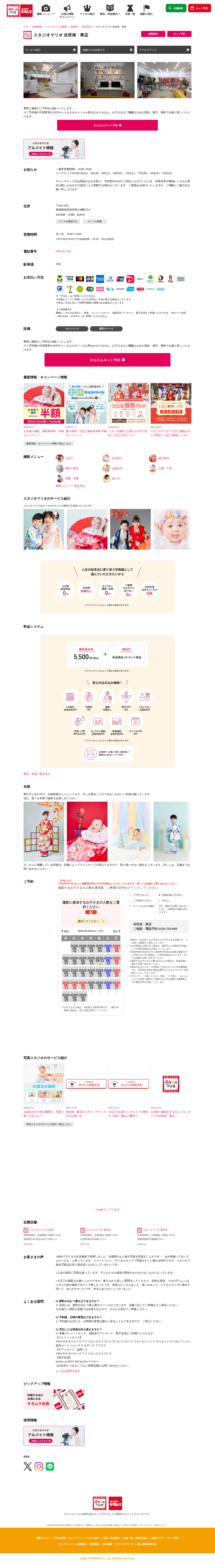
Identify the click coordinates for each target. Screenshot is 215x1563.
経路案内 (153, 34)
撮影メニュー (43, 1537)
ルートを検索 (95, 221)
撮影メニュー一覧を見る (70, 485)
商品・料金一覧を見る (37, 773)
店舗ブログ (157, 1537)
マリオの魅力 (92, 1537)
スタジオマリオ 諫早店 (155, 1230)
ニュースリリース (124, 1544)
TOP (26, 27)
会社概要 (107, 1544)
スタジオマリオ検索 (56, 27)
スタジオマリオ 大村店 (42, 1230)
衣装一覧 (128, 1537)
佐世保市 (86, 27)
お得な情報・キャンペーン (68, 1537)
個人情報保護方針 (147, 1544)
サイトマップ (66, 1544)
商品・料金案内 (111, 1537)
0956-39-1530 (63, 251)
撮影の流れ (142, 1537)
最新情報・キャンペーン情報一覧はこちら (48, 443)
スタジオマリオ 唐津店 (99, 1230)
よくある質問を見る (68, 1371)
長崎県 (74, 27)
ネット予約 (202, 8)
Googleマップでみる (108, 1209)
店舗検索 (178, 8)
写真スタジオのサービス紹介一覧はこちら (48, 1124)
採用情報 (94, 1544)
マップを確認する (67, 221)
